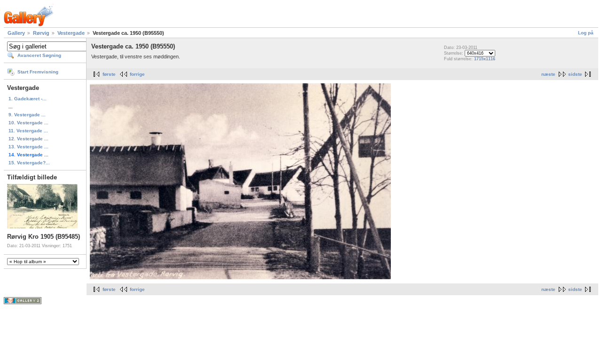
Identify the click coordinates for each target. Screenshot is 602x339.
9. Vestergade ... (27, 114)
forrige (137, 74)
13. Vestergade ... (28, 146)
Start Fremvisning (37, 71)
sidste (575, 74)
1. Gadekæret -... (27, 98)
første (109, 74)
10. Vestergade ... (28, 122)
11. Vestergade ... (28, 130)
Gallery (16, 33)
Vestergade (71, 33)
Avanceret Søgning (39, 55)
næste (548, 74)
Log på (586, 32)
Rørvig (41, 33)
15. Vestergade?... (29, 162)
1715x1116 (484, 58)
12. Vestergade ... (28, 138)
